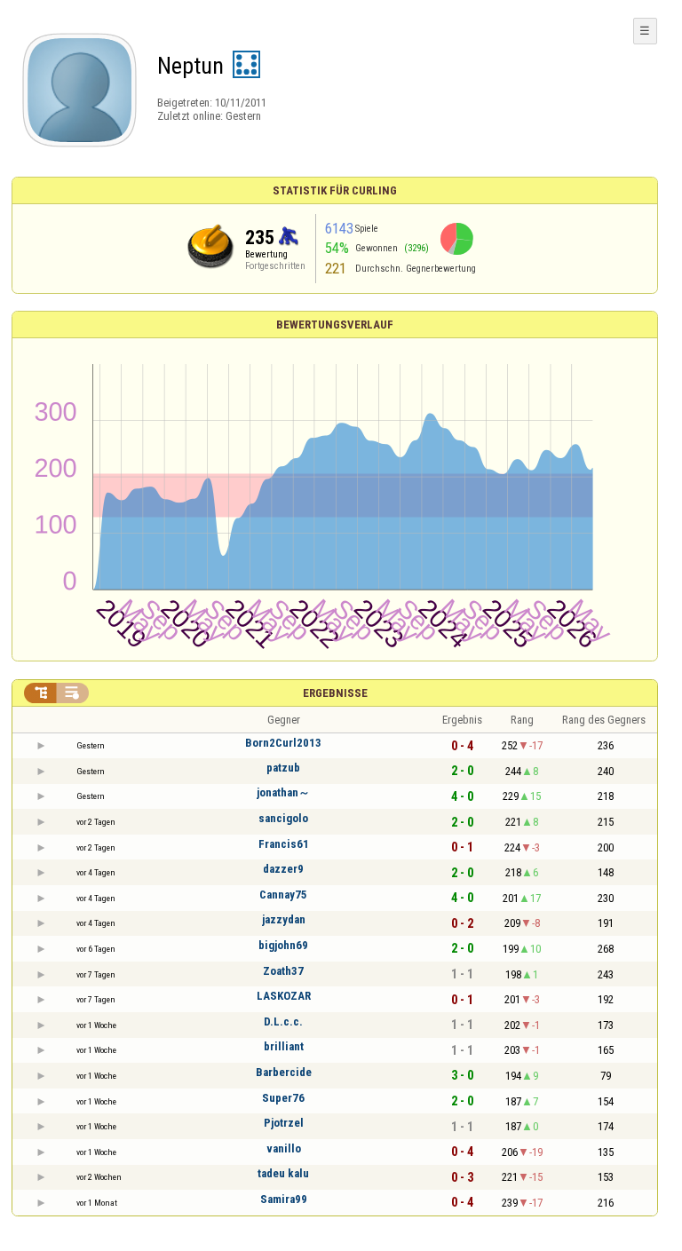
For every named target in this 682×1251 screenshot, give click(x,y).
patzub (283, 767)
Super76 (283, 1098)
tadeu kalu (283, 1173)
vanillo (283, 1148)
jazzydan (283, 919)
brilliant (284, 1046)
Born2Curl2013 (283, 742)
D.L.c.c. (283, 1021)
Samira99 (283, 1199)
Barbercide (284, 1072)
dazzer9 (283, 868)
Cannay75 (283, 894)
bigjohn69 (283, 945)
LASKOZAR (284, 995)
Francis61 (283, 844)
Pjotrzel (284, 1122)
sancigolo (283, 818)
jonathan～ (283, 792)
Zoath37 (283, 971)
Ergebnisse (335, 693)
